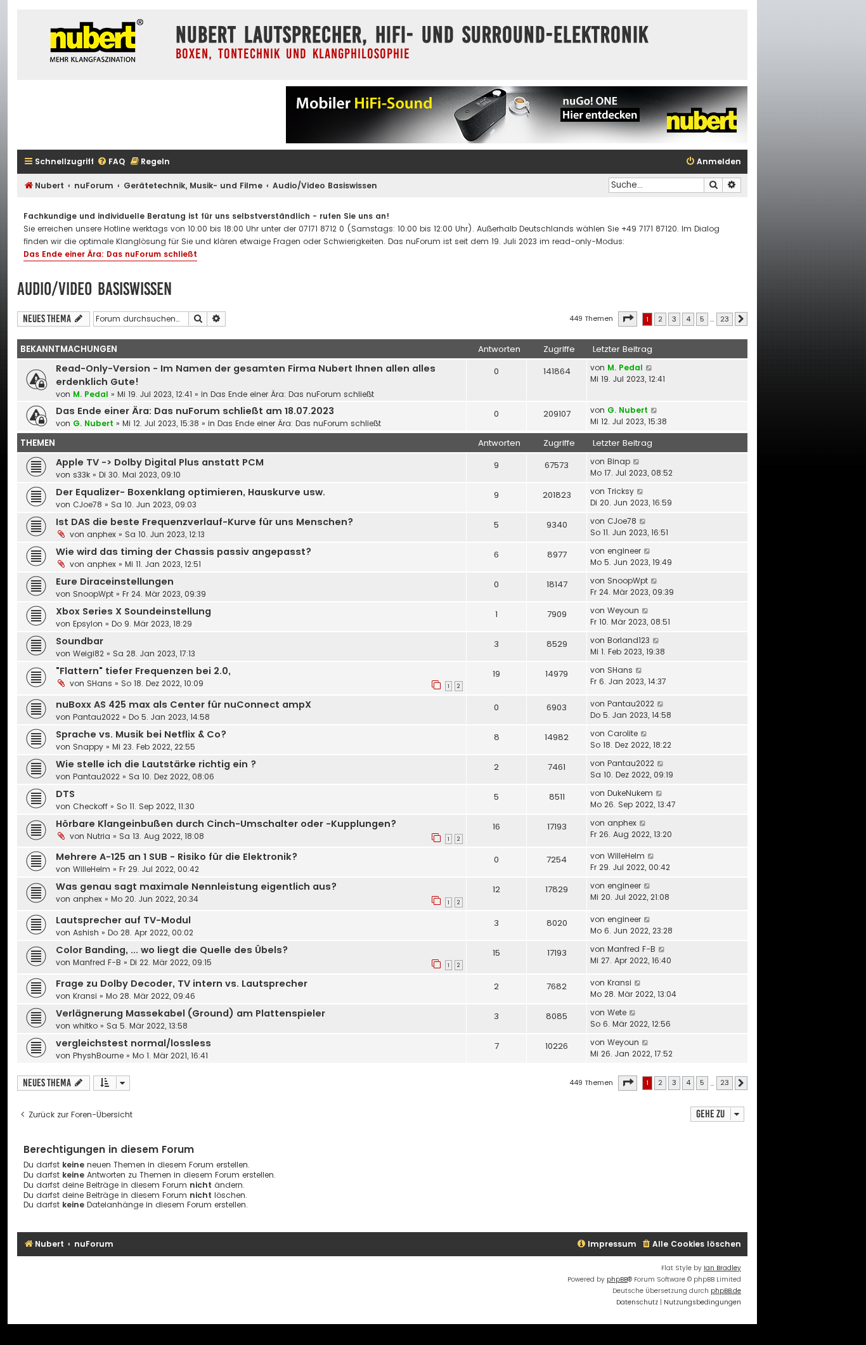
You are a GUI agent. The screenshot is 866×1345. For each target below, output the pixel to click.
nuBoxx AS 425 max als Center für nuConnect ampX (183, 704)
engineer (624, 550)
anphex (101, 534)
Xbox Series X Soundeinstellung (133, 611)
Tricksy (620, 491)
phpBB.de (726, 1291)
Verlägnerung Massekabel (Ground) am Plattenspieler (190, 1013)
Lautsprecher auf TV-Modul (123, 920)
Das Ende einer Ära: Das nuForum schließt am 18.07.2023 (195, 411)
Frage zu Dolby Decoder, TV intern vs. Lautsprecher (181, 983)
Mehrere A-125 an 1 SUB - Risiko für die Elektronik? (176, 856)
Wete (616, 1012)
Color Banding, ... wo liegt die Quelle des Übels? (172, 950)
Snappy (88, 746)
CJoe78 (87, 504)
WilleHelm (91, 869)
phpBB (617, 1279)
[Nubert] (93, 42)
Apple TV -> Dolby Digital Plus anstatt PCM (160, 462)
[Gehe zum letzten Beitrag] (649, 368)
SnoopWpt (93, 593)
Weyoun (623, 610)
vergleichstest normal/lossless (133, 1043)
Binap (618, 461)
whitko (85, 1025)
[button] (627, 319)
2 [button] (660, 319)
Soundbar (79, 641)
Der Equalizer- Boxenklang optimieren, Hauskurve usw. (190, 492)
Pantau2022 (96, 716)
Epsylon (88, 623)
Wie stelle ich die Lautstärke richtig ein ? (156, 764)
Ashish (86, 932)
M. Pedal (90, 394)
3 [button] (674, 319)
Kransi (85, 996)
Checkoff (90, 806)
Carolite (622, 733)
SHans (99, 683)
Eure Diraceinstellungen (115, 581)
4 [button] (688, 319)
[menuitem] (111, 162)
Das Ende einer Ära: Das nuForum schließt (110, 254)
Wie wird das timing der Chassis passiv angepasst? (183, 551)
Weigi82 (88, 653)
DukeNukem (630, 793)
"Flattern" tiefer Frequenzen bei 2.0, (143, 671)
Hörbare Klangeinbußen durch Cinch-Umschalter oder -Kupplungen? (226, 823)
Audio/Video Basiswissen (94, 289)
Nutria (98, 836)
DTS (65, 794)
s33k (81, 474)
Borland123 (628, 640)
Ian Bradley (722, 1268)
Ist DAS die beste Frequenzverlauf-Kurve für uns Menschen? (204, 522)
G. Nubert (93, 423)
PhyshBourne (98, 1055)
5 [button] (702, 319)
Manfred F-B (97, 962)
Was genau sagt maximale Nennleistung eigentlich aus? (196, 886)
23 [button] (724, 319)
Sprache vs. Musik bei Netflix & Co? (141, 734)
